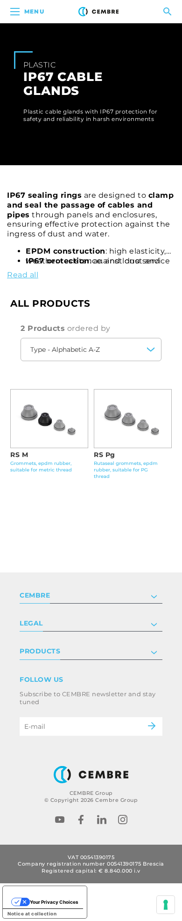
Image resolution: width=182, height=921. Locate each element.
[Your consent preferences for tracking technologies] (166, 905)
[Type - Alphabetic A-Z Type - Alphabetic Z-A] (91, 349)
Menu (34, 11)
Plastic (39, 65)
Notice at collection (31, 913)
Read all (22, 274)
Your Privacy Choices (54, 902)
